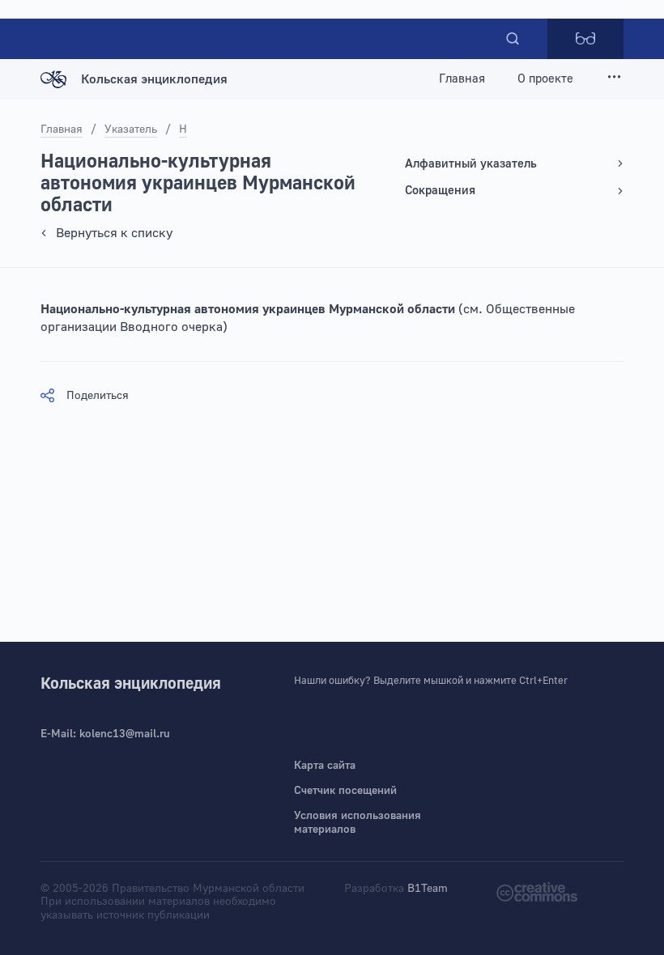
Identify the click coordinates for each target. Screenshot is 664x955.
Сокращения (440, 190)
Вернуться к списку (114, 233)
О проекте (545, 79)
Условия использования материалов (357, 823)
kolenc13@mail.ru (124, 734)
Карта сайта (324, 765)
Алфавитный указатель (471, 164)
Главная (462, 79)
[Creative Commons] (536, 891)
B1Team (427, 888)
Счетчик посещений (345, 790)
